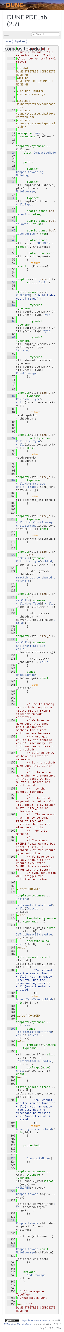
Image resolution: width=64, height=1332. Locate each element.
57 (11, 282)
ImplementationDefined (34, 905)
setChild (23, 558)
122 (11, 555)
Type (46, 314)
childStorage (26, 486)
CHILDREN (43, 243)
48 (11, 240)
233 (11, 1220)
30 (11, 168)
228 (11, 1190)
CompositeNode (45, 152)
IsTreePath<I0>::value (34, 934)
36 (11, 198)
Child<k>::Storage (30, 483)
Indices (22, 899)
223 (11, 1158)
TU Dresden (9, 1324)
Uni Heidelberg (24, 1324)
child (20, 402)
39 (11, 211)
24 (11, 152)
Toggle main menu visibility (7, 34)
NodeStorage (25, 191)
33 (11, 181)
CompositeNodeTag (29, 172)
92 (11, 438)
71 (11, 357)
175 (11, 902)
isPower (22, 224)
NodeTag (22, 175)
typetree (20, 41)
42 (11, 220)
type (46, 331)
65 (11, 321)
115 (11, 519)
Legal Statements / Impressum (36, 1320)
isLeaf (21, 214)
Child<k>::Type (28, 399)
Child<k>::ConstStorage (35, 522)
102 (11, 480)
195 (11, 1028)
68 (11, 337)
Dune (37, 133)
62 (11, 305)
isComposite (25, 233)
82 (11, 396)
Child (43, 282)
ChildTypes (24, 204)
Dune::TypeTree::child (34, 999)
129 (11, 597)
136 (11, 639)
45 (11, 230)
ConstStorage (26, 373)
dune (8, 41)
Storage (22, 350)
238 (11, 1246)
